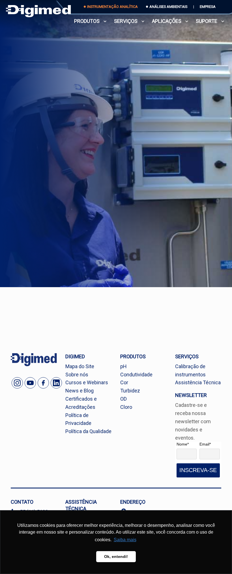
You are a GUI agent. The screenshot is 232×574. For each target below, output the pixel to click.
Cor (124, 382)
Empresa (208, 7)
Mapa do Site (79, 366)
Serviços (126, 21)
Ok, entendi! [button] (116, 556)
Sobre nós (76, 374)
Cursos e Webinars (86, 382)
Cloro (126, 407)
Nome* (183, 444)
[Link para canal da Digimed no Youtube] (30, 383)
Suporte (206, 21)
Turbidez (130, 391)
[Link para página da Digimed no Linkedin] (56, 383)
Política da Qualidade (88, 431)
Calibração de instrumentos (190, 370)
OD (123, 399)
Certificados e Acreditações (81, 403)
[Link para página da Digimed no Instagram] (17, 383)
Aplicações (166, 21)
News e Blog (79, 391)
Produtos (87, 21)
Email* (205, 444)
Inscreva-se (198, 470)
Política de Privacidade (78, 419)
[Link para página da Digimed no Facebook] (43, 383)
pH (123, 366)
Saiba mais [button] (125, 539)
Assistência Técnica (198, 382)
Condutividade (136, 374)
